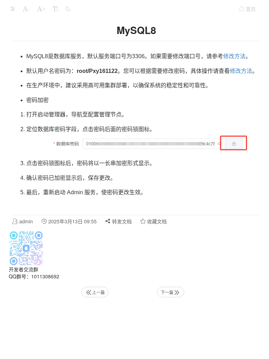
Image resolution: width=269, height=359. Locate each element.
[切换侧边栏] (12, 9)
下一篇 (167, 292)
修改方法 (234, 56)
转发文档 (121, 221)
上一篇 (98, 292)
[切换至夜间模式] (68, 9)
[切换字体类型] (55, 9)
